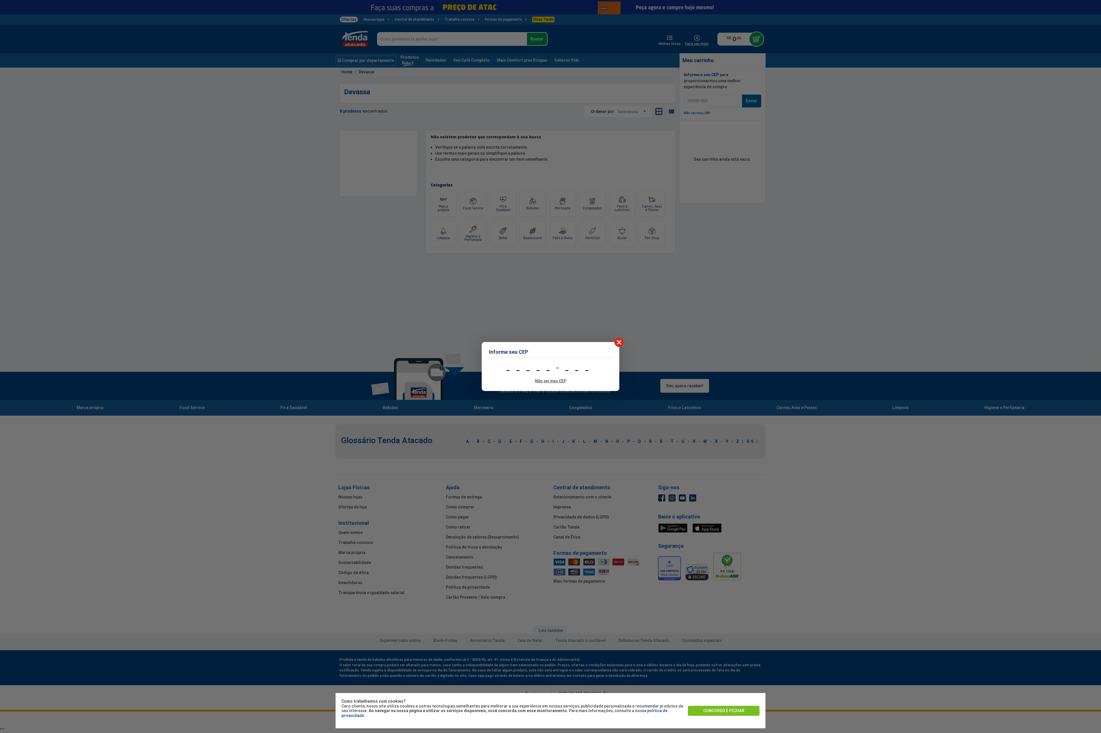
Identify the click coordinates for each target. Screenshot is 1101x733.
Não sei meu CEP (550, 381)
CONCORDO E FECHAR (723, 710)
